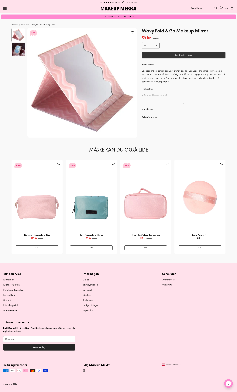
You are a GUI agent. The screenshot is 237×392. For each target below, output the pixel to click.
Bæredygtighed (90, 284)
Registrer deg (39, 347)
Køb (37, 248)
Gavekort (87, 290)
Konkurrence (89, 300)
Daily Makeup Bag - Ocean (91, 235)
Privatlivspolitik (10, 305)
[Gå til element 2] (18, 50)
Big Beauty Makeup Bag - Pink (37, 235)
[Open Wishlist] (221, 7)
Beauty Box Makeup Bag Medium (146, 235)
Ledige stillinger (90, 305)
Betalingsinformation (13, 290)
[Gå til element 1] (18, 35)
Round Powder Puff (200, 235)
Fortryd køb (9, 295)
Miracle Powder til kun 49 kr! (119, 17)
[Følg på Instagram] (84, 370)
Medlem (87, 295)
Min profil (167, 284)
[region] (118, 2)
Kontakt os (8, 279)
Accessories (25, 25)
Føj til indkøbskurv (183, 55)
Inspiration (88, 310)
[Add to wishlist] (132, 32)
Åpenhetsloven (10, 310)
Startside (15, 25)
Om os (86, 279)
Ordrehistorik (168, 279)
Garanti (7, 300)
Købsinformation (11, 284)
